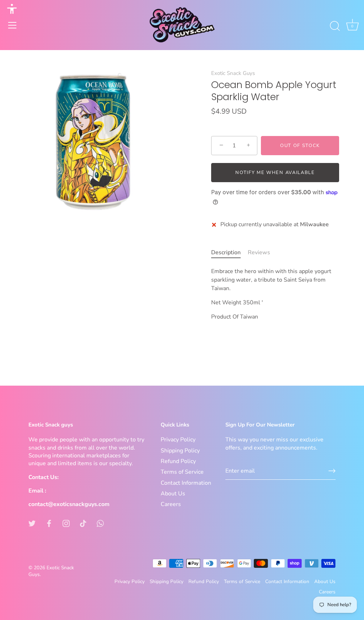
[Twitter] (32, 523)
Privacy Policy (178, 440)
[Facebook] (49, 523)
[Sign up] (332, 470)
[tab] (229, 252)
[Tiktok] (83, 523)
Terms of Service (182, 472)
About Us (173, 493)
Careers (171, 504)
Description (226, 252)
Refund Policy (178, 461)
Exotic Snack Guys (233, 73)
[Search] (335, 26)
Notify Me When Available (275, 172)
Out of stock (300, 145)
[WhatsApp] (100, 523)
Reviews (259, 252)
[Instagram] (66, 523)
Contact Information (186, 483)
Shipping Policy (180, 451)
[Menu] (12, 25)
